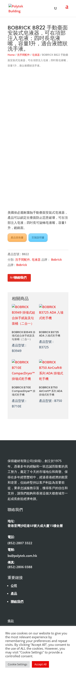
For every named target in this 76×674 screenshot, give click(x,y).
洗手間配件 (23, 55)
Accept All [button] (40, 664)
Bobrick (56, 259)
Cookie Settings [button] (17, 664)
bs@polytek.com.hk (22, 556)
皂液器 (36, 55)
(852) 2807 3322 (20, 543)
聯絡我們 (20, 277)
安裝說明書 (38, 237)
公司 (14, 585)
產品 (14, 593)
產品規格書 (17, 237)
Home (11, 55)
